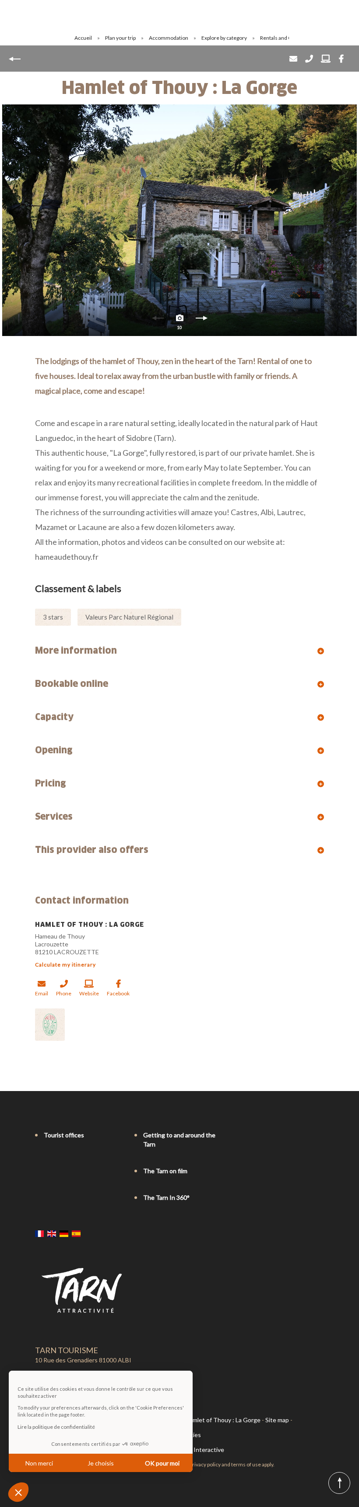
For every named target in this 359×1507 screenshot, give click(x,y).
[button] (18, 1492)
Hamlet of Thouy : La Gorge (222, 1420)
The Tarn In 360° (166, 1197)
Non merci (39, 1463)
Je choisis (101, 1463)
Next (201, 320)
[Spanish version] (76, 1233)
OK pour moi (162, 1463)
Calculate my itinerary (65, 964)
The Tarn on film (165, 1170)
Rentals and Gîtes (281, 38)
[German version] (64, 1233)
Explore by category (224, 38)
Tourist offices (64, 1135)
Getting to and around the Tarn (179, 1139)
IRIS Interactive (202, 1449)
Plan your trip (121, 38)
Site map (277, 1420)
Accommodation (169, 38)
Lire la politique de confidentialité (56, 1427)
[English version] (51, 1233)
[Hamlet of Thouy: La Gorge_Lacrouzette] (179, 220)
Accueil (83, 38)
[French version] (39, 1233)
